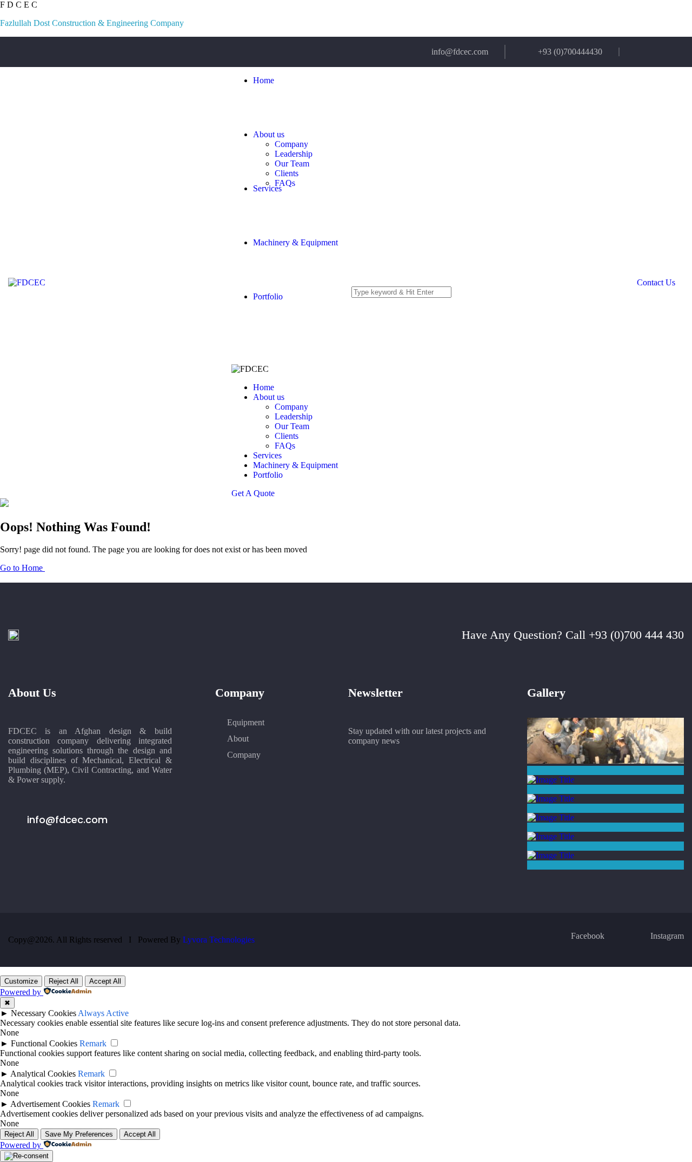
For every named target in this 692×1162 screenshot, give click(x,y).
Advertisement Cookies (50, 1103)
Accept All (105, 981)
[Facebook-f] (640, 52)
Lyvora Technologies (219, 939)
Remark (93, 1043)
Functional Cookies (44, 1043)
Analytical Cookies (43, 1073)
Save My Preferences (79, 1134)
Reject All (63, 981)
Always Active (103, 1013)
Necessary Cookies (43, 1013)
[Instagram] (662, 52)
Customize (21, 981)
